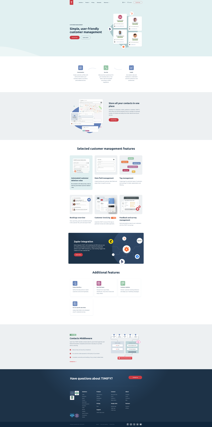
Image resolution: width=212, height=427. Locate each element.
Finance (83, 400)
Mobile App (113, 410)
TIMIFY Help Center (100, 412)
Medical (83, 411)
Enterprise (99, 2)
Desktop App (113, 406)
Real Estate (84, 402)
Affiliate (127, 408)
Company (127, 394)
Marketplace (99, 398)
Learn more (85, 37)
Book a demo (113, 400)
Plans (98, 406)
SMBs (83, 394)
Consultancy (84, 415)
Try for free (138, 2)
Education (84, 405)
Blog (126, 400)
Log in (112, 396)
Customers (127, 398)
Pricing (92, 2)
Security (98, 400)
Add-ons (98, 396)
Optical (83, 417)
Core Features (99, 394)
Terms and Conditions (104, 424)
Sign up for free (114, 394)
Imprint (97, 424)
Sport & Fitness (85, 413)
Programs (127, 406)
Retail (83, 398)
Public (83, 407)
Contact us (72, 361)
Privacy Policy (112, 424)
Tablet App (113, 408)
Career (126, 396)
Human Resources (85, 403)
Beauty (83, 409)
